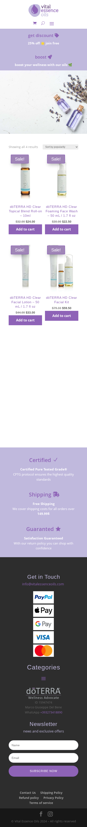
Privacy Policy (54, 798)
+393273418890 (51, 712)
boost (40, 57)
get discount (40, 35)
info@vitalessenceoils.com (43, 584)
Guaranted (40, 528)
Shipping (40, 494)
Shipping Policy (51, 793)
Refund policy (29, 798)
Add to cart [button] (25, 229)
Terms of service (41, 803)
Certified (40, 460)
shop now (43, 117)
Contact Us (28, 793)
